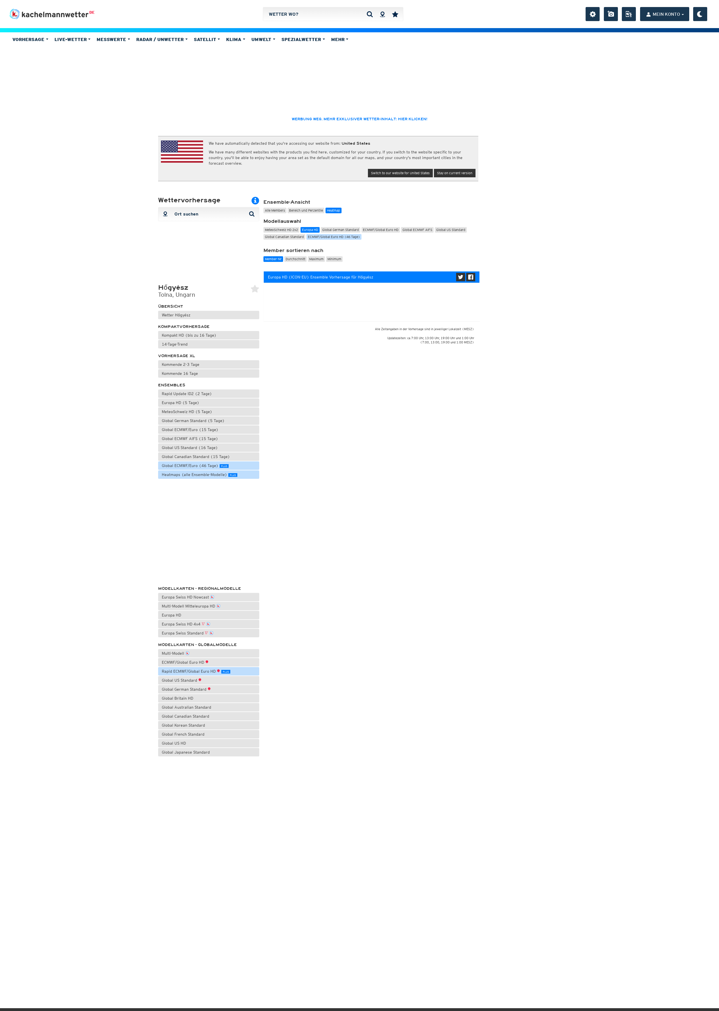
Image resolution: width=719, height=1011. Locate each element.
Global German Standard (185, 689)
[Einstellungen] (593, 14)
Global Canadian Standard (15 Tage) (196, 456)
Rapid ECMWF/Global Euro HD (195, 671)
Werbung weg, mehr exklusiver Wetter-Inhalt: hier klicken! (359, 119)
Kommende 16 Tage (180, 373)
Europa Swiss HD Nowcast (186, 597)
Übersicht (170, 306)
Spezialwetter (301, 39)
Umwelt (262, 39)
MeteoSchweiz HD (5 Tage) (187, 411)
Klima (234, 39)
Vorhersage (29, 39)
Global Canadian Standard (185, 716)
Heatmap (333, 210)
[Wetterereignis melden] (629, 14)
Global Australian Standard (186, 707)
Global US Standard (180, 680)
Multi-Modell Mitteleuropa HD (189, 606)
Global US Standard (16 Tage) (190, 447)
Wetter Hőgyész (176, 315)
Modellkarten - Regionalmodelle (199, 588)
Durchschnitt (295, 259)
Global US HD (174, 743)
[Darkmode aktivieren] (700, 14)
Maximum (316, 259)
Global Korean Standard (183, 725)
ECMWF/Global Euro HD (183, 662)
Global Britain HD (177, 698)
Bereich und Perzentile (306, 210)
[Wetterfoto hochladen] (611, 14)
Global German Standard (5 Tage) (193, 420)
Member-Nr (273, 259)
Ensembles (171, 385)
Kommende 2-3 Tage (180, 364)
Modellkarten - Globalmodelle (197, 645)
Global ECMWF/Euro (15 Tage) (190, 429)
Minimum (334, 259)
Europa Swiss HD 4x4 (182, 624)
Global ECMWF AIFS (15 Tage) (190, 438)
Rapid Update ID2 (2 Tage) (187, 393)
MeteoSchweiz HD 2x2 (281, 230)
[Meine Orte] (395, 14)
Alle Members (275, 210)
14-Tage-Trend (175, 344)
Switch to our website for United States (400, 173)
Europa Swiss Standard (183, 633)
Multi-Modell (173, 653)
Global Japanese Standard (186, 752)
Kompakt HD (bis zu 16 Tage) (189, 335)
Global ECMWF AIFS (417, 230)
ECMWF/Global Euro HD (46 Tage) (334, 237)
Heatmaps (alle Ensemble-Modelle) (199, 474)
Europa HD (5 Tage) (180, 402)
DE (92, 12)
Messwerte (112, 39)
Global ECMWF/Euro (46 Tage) (194, 465)
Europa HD (171, 615)
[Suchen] (370, 14)
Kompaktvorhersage (184, 327)
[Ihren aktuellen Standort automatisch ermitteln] (382, 14)
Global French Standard (183, 734)
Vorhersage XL (176, 356)
